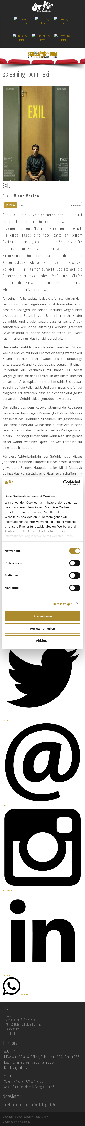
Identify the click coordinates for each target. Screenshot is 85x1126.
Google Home (43, 1086)
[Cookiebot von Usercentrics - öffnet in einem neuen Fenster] (63, 482)
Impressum (12, 1029)
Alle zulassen (42, 616)
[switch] (74, 563)
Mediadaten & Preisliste (20, 1019)
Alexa (28, 1086)
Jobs (8, 1015)
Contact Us (12, 1033)
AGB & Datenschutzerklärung (24, 1024)
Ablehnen (42, 640)
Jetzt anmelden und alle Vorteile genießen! (31, 1104)
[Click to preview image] (36, 133)
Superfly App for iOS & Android (24, 1081)
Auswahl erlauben (42, 628)
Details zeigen (62, 604)
